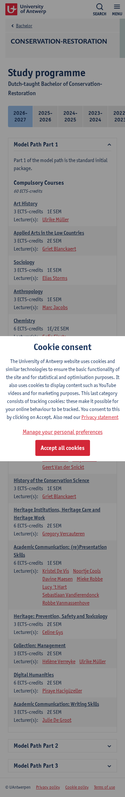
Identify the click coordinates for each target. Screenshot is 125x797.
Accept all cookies (63, 448)
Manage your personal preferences (63, 431)
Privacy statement (99, 417)
